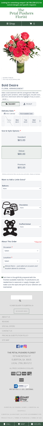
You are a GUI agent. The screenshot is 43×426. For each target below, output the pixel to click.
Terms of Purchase (22, 418)
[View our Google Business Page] (21, 347)
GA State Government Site (31, 414)
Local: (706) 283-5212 (21, 363)
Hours (37, 424)
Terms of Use (36, 418)
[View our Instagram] (25, 347)
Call (7, 424)
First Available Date (26, 114)
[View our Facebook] (18, 347)
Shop (12, 23)
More (4, 99)
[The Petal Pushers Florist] (22, 18)
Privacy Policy (7, 418)
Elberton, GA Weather (10, 414)
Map (22, 424)
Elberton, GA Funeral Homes (15, 407)
